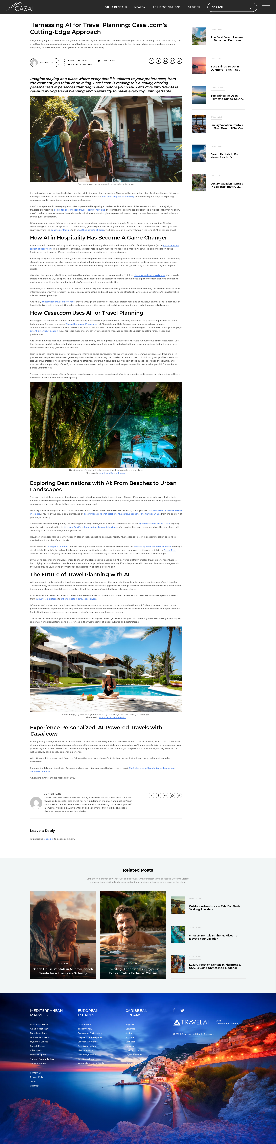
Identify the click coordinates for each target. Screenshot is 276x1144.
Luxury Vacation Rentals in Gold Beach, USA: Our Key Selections (227, 128)
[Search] (251, 7)
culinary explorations (47, 599)
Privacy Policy (37, 1077)
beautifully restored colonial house (152, 546)
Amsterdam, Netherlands (91, 1063)
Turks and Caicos (134, 1050)
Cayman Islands (133, 1054)
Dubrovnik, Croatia (39, 1037)
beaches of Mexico (61, 230)
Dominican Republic (136, 1063)
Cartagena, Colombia (58, 546)
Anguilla (129, 1024)
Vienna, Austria (85, 1050)
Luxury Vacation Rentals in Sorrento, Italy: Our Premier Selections (227, 187)
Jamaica (129, 1046)
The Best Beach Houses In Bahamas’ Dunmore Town (227, 40)
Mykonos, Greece (39, 1041)
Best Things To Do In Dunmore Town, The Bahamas (225, 70)
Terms (33, 1081)
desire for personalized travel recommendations (79, 210)
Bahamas (130, 1029)
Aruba (128, 1033)
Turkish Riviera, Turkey (42, 1059)
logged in (48, 839)
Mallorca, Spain (38, 1054)
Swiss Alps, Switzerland (90, 1033)
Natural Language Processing (81, 324)
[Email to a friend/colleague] (165, 61)
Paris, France (84, 1024)
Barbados (130, 1041)
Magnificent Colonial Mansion (112, 473)
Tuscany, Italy (85, 1029)
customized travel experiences (58, 301)
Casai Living (109, 60)
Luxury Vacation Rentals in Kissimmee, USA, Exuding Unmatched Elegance (215, 966)
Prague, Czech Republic (90, 1037)
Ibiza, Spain (36, 1050)
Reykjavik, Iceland (87, 1046)
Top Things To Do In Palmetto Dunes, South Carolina (226, 99)
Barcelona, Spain (38, 1033)
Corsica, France (38, 1063)
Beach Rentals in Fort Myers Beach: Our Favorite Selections (225, 157)
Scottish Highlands (88, 1041)
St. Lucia (129, 1037)
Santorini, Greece (39, 1024)
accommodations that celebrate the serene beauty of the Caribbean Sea (122, 514)
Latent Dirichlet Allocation (44, 331)
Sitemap (34, 1085)
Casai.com (186, 1034)
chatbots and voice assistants (149, 275)
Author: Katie (48, 62)
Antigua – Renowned (136, 1059)
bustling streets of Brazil (91, 230)
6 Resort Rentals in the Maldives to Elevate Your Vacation (213, 937)
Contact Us (36, 1073)
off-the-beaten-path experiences (78, 599)
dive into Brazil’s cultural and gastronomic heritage (90, 527)
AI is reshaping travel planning (117, 196)
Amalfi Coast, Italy (39, 1029)
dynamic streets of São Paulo (154, 523)
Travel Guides (218, 88)
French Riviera (37, 1046)
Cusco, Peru (170, 550)
